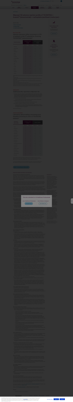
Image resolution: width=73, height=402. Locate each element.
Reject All (56, 399)
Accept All (62, 399)
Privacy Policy (26, 399)
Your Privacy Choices (50, 399)
